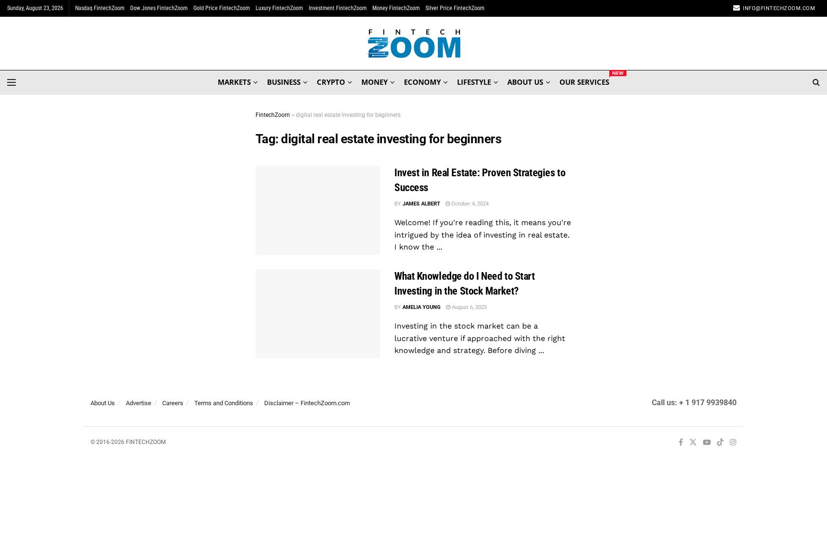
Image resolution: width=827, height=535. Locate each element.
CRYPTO (331, 82)
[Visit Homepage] (414, 43)
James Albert (421, 204)
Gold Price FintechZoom (221, 8)
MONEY (374, 82)
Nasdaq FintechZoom (99, 8)
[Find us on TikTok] (720, 443)
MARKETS (234, 82)
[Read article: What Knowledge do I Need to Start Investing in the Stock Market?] (318, 313)
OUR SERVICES (584, 80)
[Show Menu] (11, 82)
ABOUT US (525, 82)
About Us (102, 403)
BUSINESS (284, 82)
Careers (172, 403)
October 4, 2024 (469, 204)
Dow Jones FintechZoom (159, 8)
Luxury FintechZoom (279, 8)
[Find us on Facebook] (681, 442)
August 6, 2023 (468, 307)
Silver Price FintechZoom (454, 8)
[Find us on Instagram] (733, 442)
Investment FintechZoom (338, 8)
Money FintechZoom (396, 8)
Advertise (138, 403)
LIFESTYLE (474, 82)
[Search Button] (816, 82)
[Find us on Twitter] (693, 442)
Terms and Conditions (223, 403)
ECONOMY (422, 82)
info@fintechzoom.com (779, 8)
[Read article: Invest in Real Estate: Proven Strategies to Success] (318, 210)
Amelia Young (421, 307)
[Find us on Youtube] (707, 442)
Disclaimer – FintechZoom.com (307, 403)
